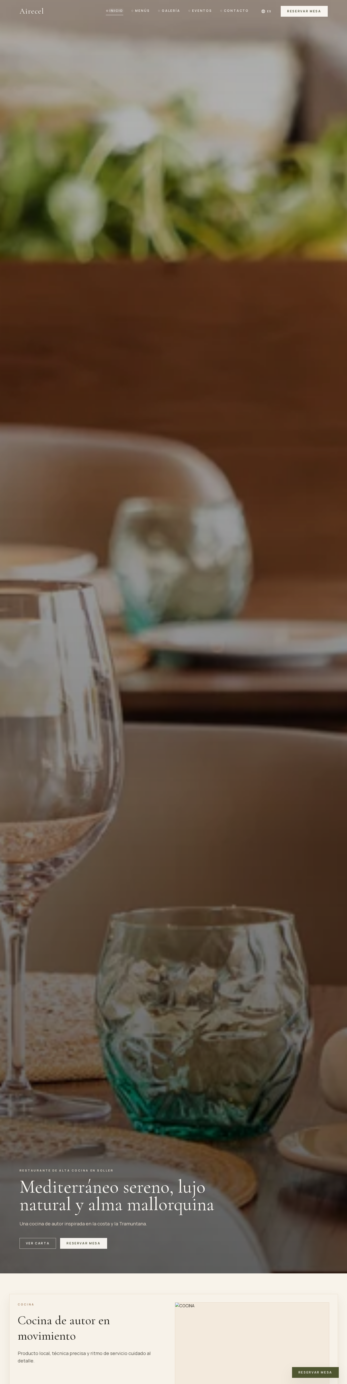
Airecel (32, 11)
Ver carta (38, 1243)
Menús (142, 10)
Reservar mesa (304, 11)
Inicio (116, 10)
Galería (171, 10)
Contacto (236, 10)
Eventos (202, 10)
